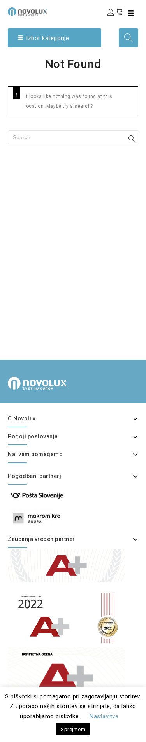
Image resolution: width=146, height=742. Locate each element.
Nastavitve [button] (104, 716)
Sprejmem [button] (73, 729)
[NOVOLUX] (27, 11)
